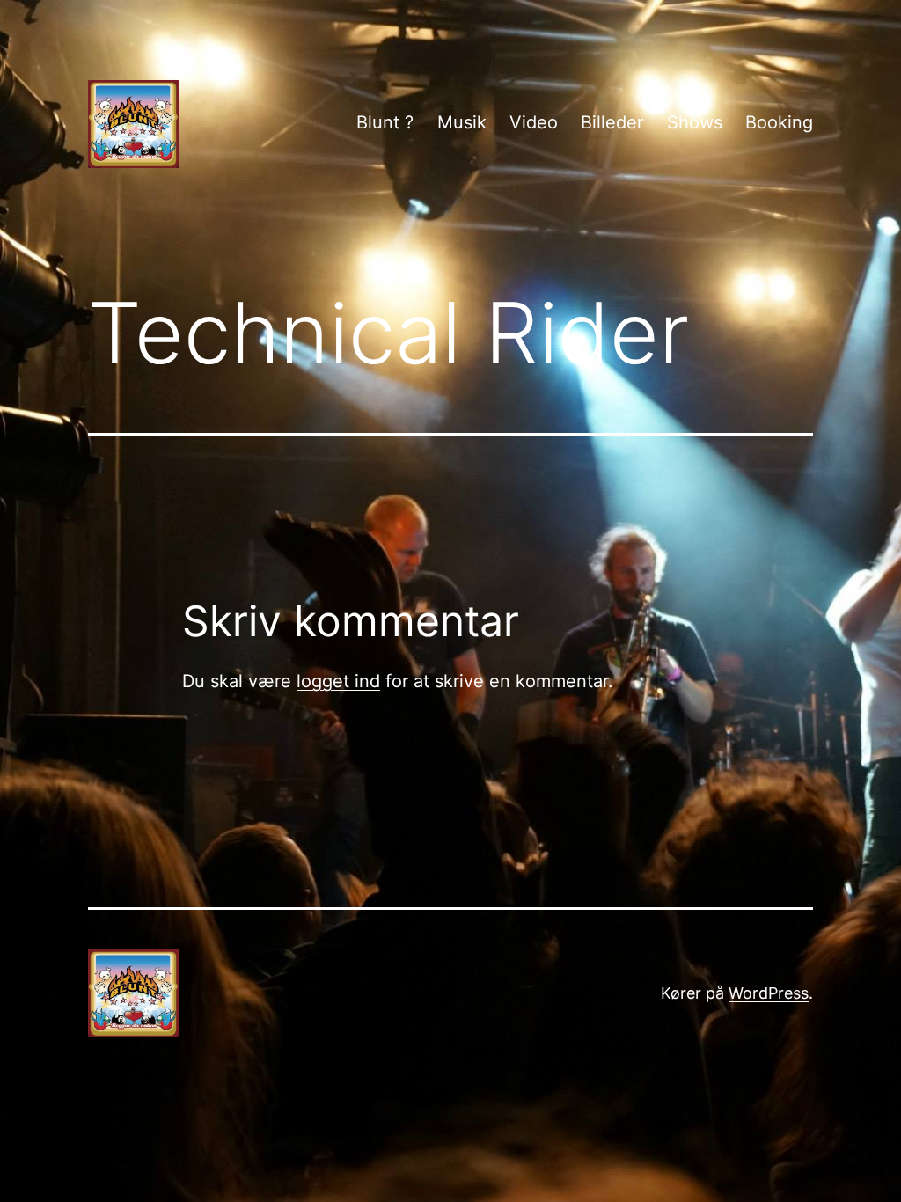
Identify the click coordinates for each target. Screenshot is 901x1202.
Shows (694, 122)
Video (533, 122)
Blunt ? (385, 122)
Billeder (612, 122)
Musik (462, 122)
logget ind (338, 681)
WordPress (769, 993)
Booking (779, 122)
